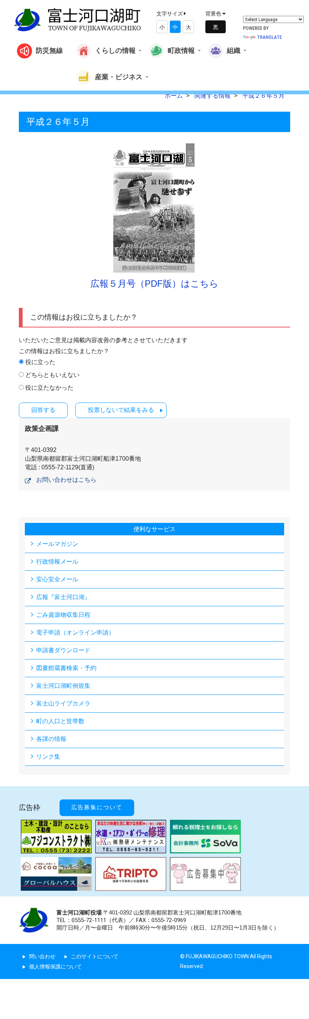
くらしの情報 (115, 50)
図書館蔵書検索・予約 (66, 668)
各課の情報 (51, 739)
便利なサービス (154, 529)
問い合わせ (42, 956)
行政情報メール (57, 561)
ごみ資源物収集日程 (63, 615)
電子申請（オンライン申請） (75, 632)
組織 (233, 50)
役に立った (40, 362)
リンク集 (48, 756)
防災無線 (49, 50)
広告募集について (96, 807)
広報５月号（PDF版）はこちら (154, 283)
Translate (269, 37)
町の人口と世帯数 (60, 721)
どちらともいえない (52, 375)
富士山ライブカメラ (63, 703)
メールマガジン (57, 544)
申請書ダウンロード (63, 650)
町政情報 (181, 50)
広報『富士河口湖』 (63, 597)
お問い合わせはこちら (66, 479)
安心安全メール (57, 579)
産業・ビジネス (118, 76)
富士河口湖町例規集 (63, 685)
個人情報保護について (55, 967)
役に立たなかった (49, 387)
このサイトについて (94, 956)
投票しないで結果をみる (121, 410)
